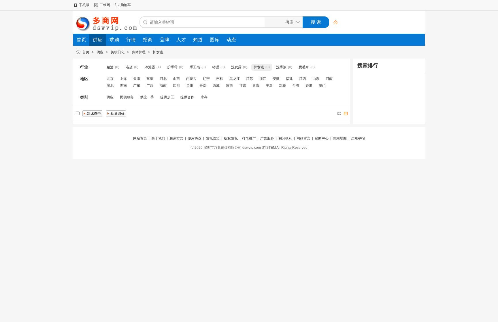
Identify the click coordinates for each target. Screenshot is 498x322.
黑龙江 (234, 79)
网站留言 (303, 138)
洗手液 (281, 67)
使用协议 (194, 138)
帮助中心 (322, 138)
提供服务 (127, 97)
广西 (149, 86)
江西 (302, 79)
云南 (202, 86)
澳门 (322, 86)
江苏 (249, 79)
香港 (308, 86)
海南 (163, 86)
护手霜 (172, 67)
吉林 (219, 79)
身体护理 (139, 52)
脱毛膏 (304, 67)
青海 (255, 86)
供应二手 (147, 97)
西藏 (216, 86)
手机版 (84, 5)
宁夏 (269, 86)
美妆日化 (117, 52)
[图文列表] (346, 113)
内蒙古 (191, 79)
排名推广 (249, 138)
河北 (163, 79)
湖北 (110, 86)
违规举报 (358, 138)
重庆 (149, 79)
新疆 (282, 86)
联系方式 (176, 138)
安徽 (276, 79)
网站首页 (140, 138)
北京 (110, 79)
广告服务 (267, 138)
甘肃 (242, 86)
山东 (315, 79)
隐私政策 (213, 138)
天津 (136, 79)
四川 (176, 86)
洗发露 (236, 67)
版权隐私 (231, 138)
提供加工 (167, 97)
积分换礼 (285, 138)
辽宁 (206, 79)
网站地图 (340, 138)
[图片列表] (339, 113)
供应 (100, 52)
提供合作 (187, 97)
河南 (329, 79)
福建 (289, 79)
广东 (136, 86)
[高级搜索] (333, 22)
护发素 (158, 52)
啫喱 (215, 67)
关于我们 (158, 138)
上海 (123, 79)
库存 (204, 97)
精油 (110, 67)
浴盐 (129, 67)
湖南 (123, 86)
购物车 (125, 5)
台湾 (295, 86)
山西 (176, 79)
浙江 (262, 79)
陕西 (229, 86)
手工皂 (195, 67)
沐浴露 (150, 67)
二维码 (105, 5)
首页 (85, 52)
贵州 (189, 86)
